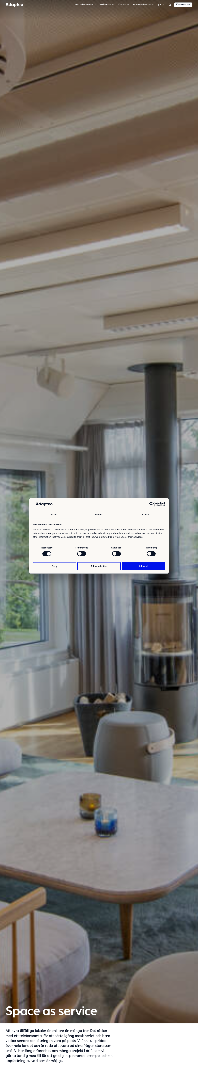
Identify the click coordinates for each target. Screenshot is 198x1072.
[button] (169, 5)
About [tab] (145, 514)
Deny (54, 566)
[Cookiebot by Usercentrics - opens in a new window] (151, 504)
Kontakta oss (183, 5)
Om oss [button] (122, 5)
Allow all (143, 566)
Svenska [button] (159, 5)
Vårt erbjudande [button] (84, 5)
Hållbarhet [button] (105, 5)
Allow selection (99, 566)
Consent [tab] (52, 514)
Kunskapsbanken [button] (142, 5)
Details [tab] (99, 514)
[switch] (81, 553)
